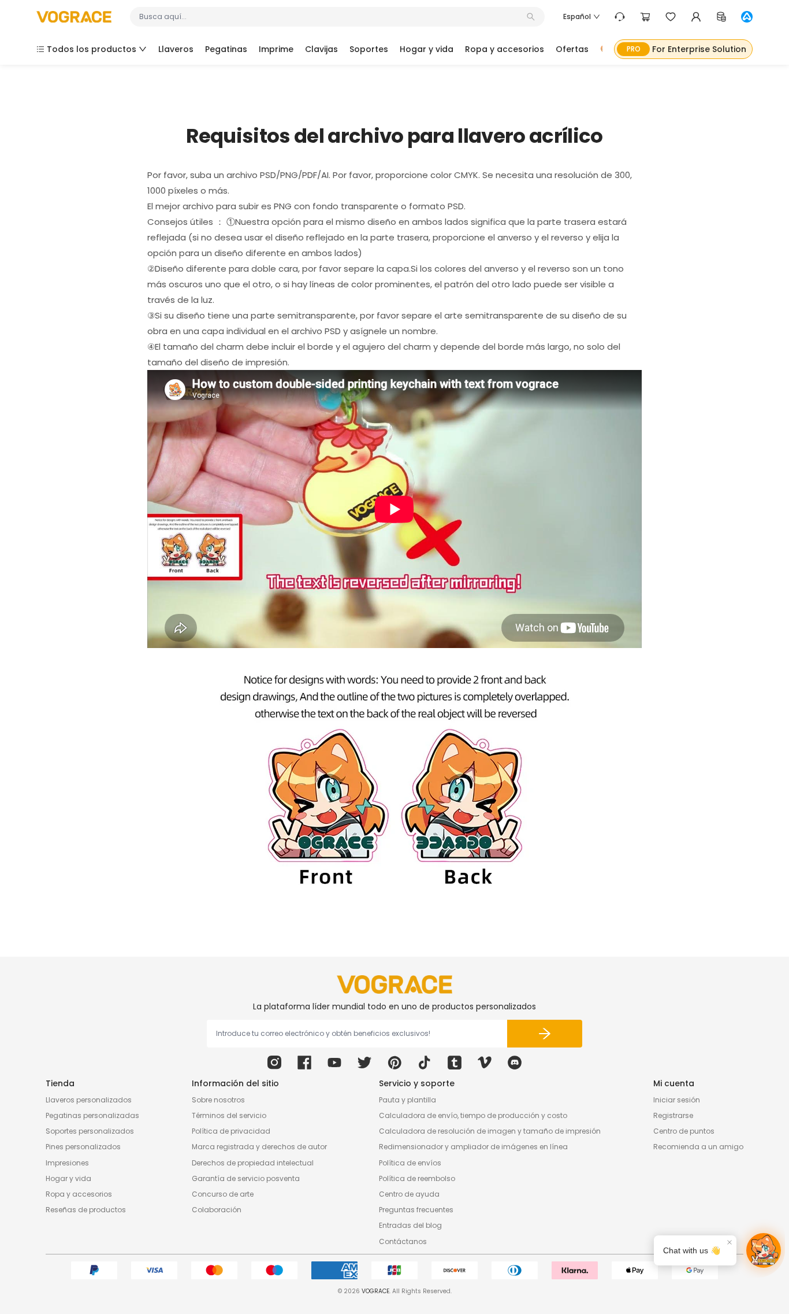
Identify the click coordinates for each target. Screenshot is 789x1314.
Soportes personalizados (90, 1131)
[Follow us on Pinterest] (394, 1062)
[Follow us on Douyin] (424, 1062)
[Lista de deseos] (670, 17)
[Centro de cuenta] (696, 17)
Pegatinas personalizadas (92, 1115)
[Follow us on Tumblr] (454, 1062)
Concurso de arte (223, 1194)
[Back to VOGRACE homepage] (394, 984)
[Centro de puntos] (721, 17)
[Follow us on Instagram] (274, 1062)
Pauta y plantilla (407, 1100)
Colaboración (216, 1210)
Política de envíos (410, 1163)
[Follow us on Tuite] (364, 1062)
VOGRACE (375, 1291)
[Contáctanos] (620, 17)
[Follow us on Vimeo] (485, 1062)
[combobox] (331, 17)
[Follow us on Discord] (515, 1062)
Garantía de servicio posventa (246, 1178)
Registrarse (673, 1115)
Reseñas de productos (86, 1210)
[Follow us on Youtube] (334, 1062)
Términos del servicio (229, 1115)
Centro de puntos (683, 1131)
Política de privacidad (231, 1131)
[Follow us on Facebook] (304, 1062)
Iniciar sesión (676, 1100)
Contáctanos (403, 1241)
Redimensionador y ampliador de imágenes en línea (473, 1147)
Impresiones (67, 1163)
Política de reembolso (417, 1178)
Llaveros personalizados (89, 1100)
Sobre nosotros (218, 1100)
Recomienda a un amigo (698, 1147)
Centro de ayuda (409, 1194)
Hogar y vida (68, 1178)
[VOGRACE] (73, 17)
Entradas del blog (410, 1225)
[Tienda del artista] (747, 17)
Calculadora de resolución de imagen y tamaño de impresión (490, 1131)
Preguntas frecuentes (416, 1210)
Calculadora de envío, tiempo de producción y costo (473, 1115)
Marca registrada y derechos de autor (259, 1147)
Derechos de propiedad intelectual (253, 1163)
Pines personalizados (83, 1147)
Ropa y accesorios (79, 1194)
